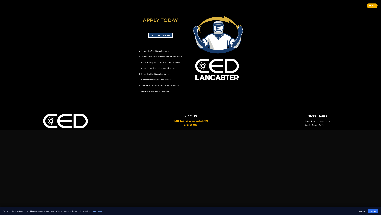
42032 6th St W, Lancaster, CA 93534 (190, 121)
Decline (362, 211)
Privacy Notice (96, 211)
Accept (373, 211)
